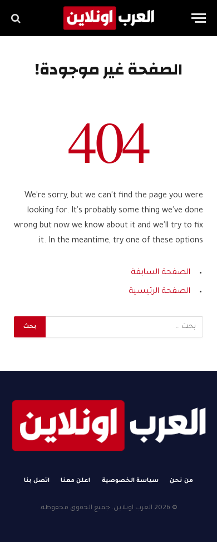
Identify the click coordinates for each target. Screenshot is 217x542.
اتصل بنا (37, 481)
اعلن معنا (76, 481)
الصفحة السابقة (160, 272)
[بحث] (17, 18)
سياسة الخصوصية (130, 481)
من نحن (181, 481)
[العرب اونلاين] (108, 18)
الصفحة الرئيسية (159, 291)
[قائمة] (198, 18)
